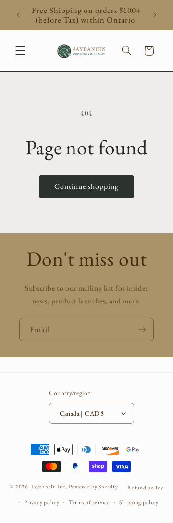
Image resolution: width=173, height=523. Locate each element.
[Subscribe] (142, 329)
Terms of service (89, 502)
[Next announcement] (154, 14)
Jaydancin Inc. (49, 486)
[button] (20, 51)
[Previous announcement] (18, 14)
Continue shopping (86, 186)
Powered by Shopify (93, 486)
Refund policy (145, 487)
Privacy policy (41, 502)
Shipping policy (138, 502)
